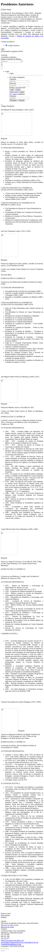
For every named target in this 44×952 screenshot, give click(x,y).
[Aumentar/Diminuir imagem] (8, 948)
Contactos (12, 942)
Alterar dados (13, 92)
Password (12, 83)
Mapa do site (16, 944)
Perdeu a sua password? (17, 87)
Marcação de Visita (7, 927)
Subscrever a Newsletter (23, 942)
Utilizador (12, 79)
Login (11, 73)
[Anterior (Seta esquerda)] (2, 950)
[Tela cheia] (6, 948)
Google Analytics (13, 45)
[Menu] (2, 68)
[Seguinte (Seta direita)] (4, 950)
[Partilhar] (4, 948)
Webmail (9, 944)
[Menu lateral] (2, 104)
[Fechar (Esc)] (2, 948)
